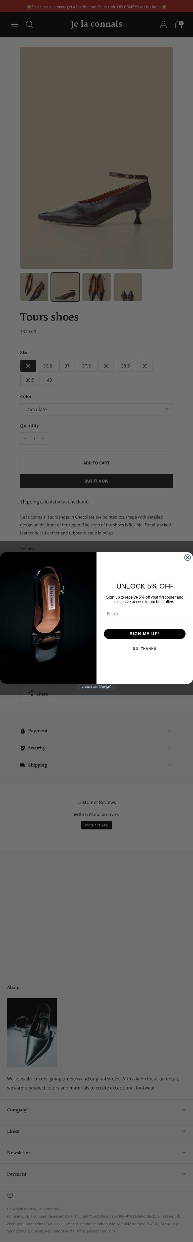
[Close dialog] (188, 558)
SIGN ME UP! (145, 634)
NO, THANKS (145, 649)
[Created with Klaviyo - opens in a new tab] (96, 687)
